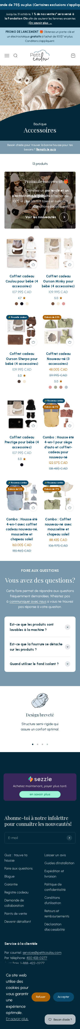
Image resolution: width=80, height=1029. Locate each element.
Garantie (11, 884)
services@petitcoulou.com (42, 953)
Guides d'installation (59, 863)
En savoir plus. (17, 1018)
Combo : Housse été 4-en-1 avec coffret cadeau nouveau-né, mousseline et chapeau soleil (22, 529)
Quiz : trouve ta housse (15, 857)
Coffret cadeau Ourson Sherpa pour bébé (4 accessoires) (21, 359)
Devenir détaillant (17, 922)
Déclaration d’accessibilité (54, 927)
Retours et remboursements (56, 913)
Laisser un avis (55, 855)
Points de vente (15, 914)
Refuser (41, 996)
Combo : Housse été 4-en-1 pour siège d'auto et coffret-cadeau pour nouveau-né (58, 447)
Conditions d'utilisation (52, 900)
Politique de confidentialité (55, 887)
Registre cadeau (16, 892)
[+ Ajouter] (33, 264)
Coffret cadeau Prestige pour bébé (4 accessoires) (22, 442)
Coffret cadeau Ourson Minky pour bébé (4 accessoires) (58, 281)
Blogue (9, 876)
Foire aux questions (18, 868)
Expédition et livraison (54, 873)
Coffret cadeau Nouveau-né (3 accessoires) (58, 359)
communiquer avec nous (28, 601)
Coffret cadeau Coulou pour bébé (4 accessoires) (22, 281)
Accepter (64, 996)
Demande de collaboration (14, 903)
